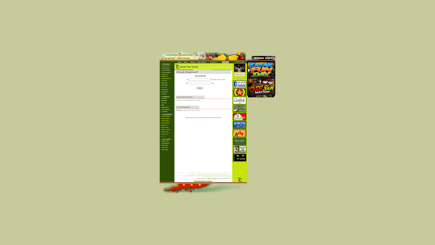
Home (179, 62)
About (185, 62)
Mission (193, 62)
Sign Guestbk (202, 62)
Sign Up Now (240, 74)
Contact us (213, 62)
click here (178, 100)
